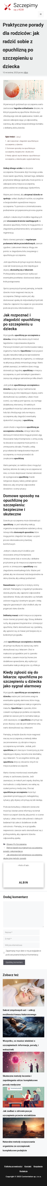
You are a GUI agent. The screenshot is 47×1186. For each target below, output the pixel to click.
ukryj (18, 137)
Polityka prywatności (13, 1166)
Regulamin (38, 1166)
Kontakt (27, 1166)
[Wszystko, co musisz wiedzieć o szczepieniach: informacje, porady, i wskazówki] (23, 1028)
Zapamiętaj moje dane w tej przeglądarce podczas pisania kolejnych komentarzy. (23, 953)
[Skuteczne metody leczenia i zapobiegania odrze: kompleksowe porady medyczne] (23, 1063)
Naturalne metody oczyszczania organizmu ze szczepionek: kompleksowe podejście (19, 1146)
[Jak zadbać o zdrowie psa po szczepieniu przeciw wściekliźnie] (23, 1098)
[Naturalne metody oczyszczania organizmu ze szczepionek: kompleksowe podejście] (23, 1129)
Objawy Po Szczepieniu (16, 844)
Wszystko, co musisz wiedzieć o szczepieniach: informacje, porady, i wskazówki (21, 1045)
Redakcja (23, 1171)
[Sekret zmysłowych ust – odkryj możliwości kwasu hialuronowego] (23, 993)
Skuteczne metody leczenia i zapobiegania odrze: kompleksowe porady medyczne (20, 1080)
